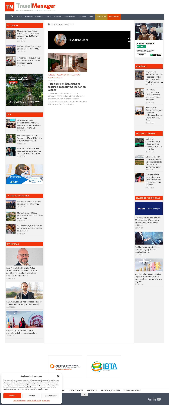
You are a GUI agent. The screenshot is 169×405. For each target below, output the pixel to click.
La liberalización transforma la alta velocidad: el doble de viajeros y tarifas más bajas (154, 162)
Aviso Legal (46, 401)
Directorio (101, 17)
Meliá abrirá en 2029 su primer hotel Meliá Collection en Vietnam (30, 215)
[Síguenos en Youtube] (158, 399)
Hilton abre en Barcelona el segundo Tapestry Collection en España (67, 86)
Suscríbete (114, 17)
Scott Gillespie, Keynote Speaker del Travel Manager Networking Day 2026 (29, 138)
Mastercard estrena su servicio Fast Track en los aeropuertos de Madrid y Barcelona (154, 77)
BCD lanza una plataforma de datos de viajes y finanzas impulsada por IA (147, 249)
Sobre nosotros (76, 390)
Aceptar (12, 396)
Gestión (57, 17)
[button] (58, 376)
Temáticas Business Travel (37, 17)
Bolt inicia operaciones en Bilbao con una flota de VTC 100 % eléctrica (154, 144)
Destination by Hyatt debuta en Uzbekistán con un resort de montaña (29, 228)
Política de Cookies (19, 401)
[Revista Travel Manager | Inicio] (30, 6)
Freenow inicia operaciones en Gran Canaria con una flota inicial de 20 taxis (154, 180)
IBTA (91, 17)
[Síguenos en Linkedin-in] (154, 399)
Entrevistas (70, 17)
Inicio (19, 17)
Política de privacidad (34, 401)
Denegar (31, 396)
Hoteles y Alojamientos (58, 75)
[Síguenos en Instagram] (150, 399)
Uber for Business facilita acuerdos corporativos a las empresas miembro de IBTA (29, 151)
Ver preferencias (50, 396)
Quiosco (82, 17)
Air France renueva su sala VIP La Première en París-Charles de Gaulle (28, 60)
